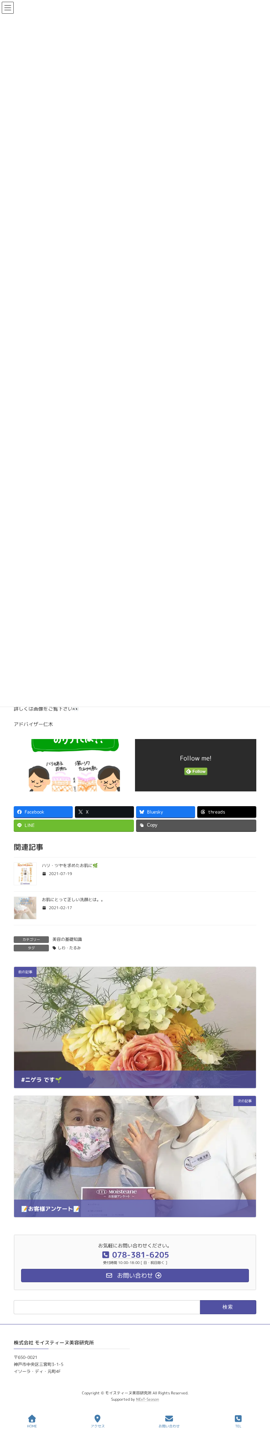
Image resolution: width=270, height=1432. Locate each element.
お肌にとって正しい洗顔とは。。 (73, 900)
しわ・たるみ (69, 947)
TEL (238, 1426)
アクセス (98, 1426)
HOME (32, 1426)
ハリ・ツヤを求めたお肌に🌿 (70, 865)
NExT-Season (147, 1399)
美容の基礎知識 (67, 939)
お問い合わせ (169, 1426)
